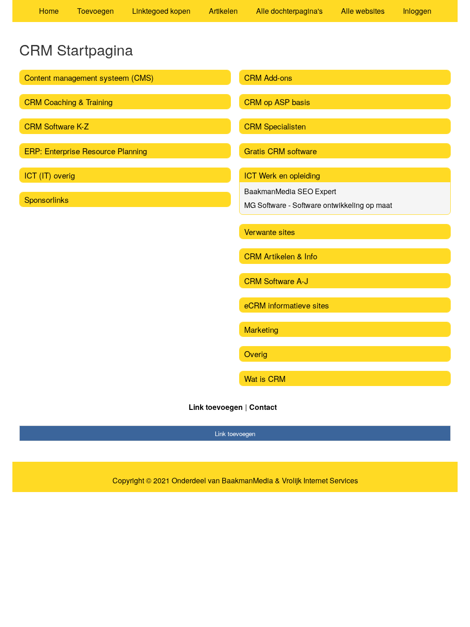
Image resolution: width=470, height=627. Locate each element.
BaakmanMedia (247, 480)
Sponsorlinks (46, 199)
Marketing (261, 329)
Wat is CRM (264, 378)
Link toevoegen (216, 407)
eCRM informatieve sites (286, 305)
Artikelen (223, 11)
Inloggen (417, 11)
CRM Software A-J (276, 280)
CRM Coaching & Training (68, 101)
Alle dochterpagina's (289, 11)
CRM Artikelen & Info (280, 256)
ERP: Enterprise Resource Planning (85, 151)
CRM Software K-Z (56, 126)
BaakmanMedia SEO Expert (290, 191)
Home (49, 11)
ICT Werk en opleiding (282, 175)
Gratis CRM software (280, 151)
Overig (255, 353)
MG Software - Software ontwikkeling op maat (318, 205)
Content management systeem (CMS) (89, 77)
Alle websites (363, 11)
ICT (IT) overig (49, 175)
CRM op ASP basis (277, 101)
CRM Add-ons (268, 77)
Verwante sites (269, 231)
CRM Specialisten (275, 126)
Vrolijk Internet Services (320, 480)
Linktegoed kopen (161, 11)
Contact (263, 407)
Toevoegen (95, 11)
